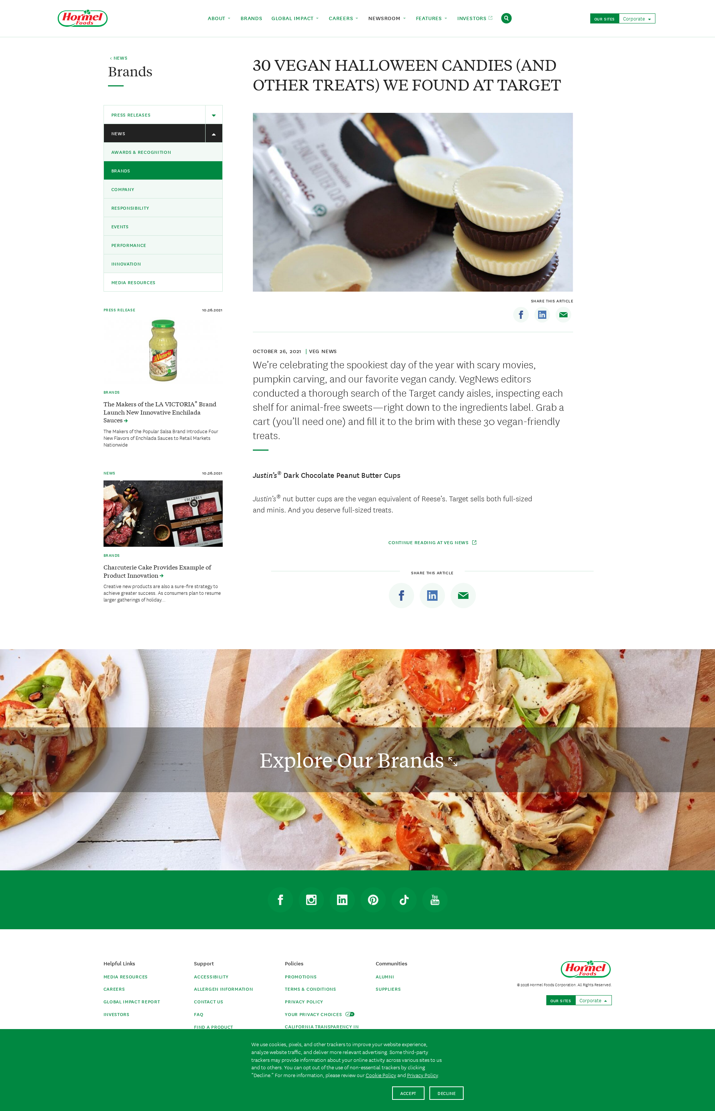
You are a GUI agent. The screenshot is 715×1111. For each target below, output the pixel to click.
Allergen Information (223, 988)
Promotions (301, 976)
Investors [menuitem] (473, 18)
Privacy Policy (304, 1001)
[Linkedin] (542, 315)
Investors (117, 1014)
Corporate (634, 18)
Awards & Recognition (141, 151)
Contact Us (208, 1001)
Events (120, 226)
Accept (408, 1092)
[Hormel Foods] (83, 17)
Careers (114, 988)
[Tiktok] (404, 899)
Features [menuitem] (430, 18)
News (118, 133)
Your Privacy (314, 1014)
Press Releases (131, 114)
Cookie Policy (381, 1075)
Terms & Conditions (310, 988)
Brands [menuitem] (252, 18)
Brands (120, 170)
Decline (447, 1092)
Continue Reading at (428, 542)
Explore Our (354, 759)
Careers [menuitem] (342, 18)
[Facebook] (521, 315)
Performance (129, 244)
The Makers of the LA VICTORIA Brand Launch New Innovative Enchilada (160, 412)
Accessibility (211, 976)
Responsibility (130, 207)
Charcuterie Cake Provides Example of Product (157, 571)
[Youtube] (435, 899)
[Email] (563, 315)
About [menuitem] (217, 18)
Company (122, 189)
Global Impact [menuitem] (293, 18)
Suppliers (388, 988)
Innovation (126, 263)
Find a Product (213, 1026)
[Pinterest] (373, 899)
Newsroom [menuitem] (385, 18)
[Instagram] (311, 899)
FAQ (198, 1014)
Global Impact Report (132, 1001)
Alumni (385, 976)
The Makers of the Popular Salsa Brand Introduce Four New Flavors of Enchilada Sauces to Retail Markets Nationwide (161, 438)
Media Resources (133, 282)
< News (118, 58)
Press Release (120, 309)
